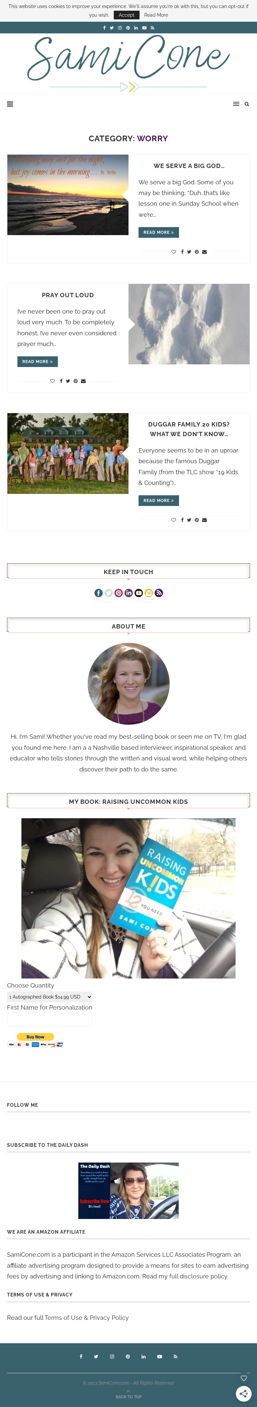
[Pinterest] (118, 594)
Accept (127, 15)
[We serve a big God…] (67, 195)
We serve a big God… (189, 165)
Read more (157, 232)
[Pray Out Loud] (189, 324)
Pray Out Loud (68, 295)
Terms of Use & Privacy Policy (87, 1317)
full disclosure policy (198, 1276)
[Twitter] (108, 594)
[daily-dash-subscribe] (128, 1191)
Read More (156, 15)
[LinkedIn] (128, 594)
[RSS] (159, 594)
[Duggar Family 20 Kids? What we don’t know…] (67, 453)
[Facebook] (98, 594)
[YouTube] (139, 594)
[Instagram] (149, 594)
